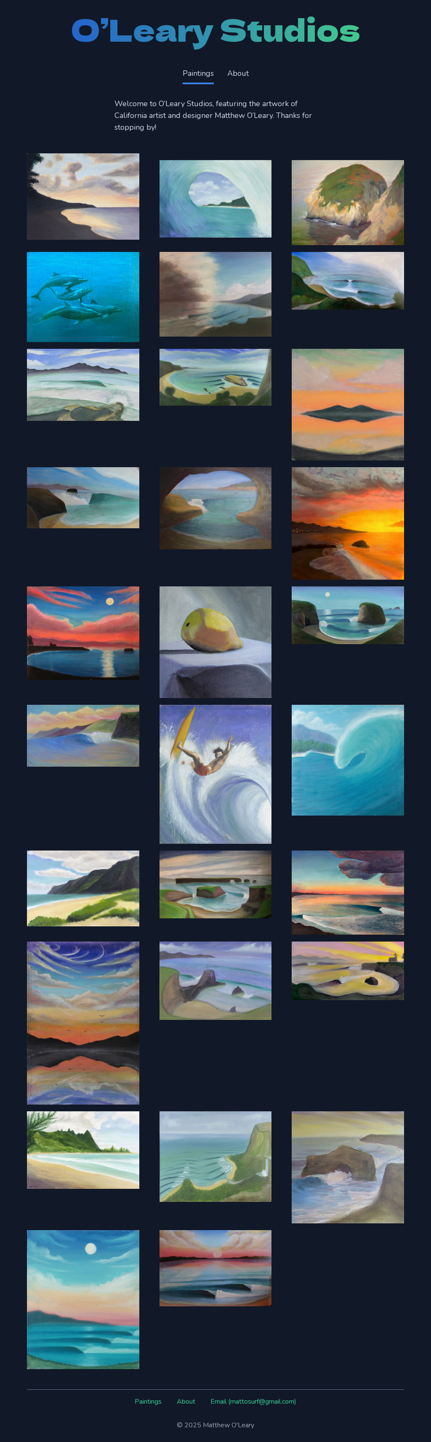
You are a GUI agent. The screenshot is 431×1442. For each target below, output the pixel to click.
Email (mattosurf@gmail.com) (253, 1401)
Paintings (198, 73)
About (238, 73)
